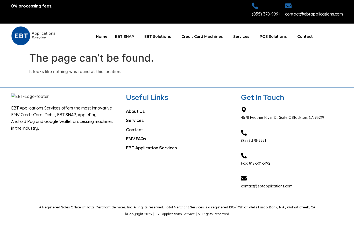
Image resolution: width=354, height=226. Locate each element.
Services (241, 36)
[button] (125, 37)
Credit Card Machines (202, 36)
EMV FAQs (136, 139)
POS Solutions (273, 36)
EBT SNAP (124, 36)
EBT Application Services (151, 148)
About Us (135, 111)
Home (101, 36)
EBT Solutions (157, 36)
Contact (305, 36)
